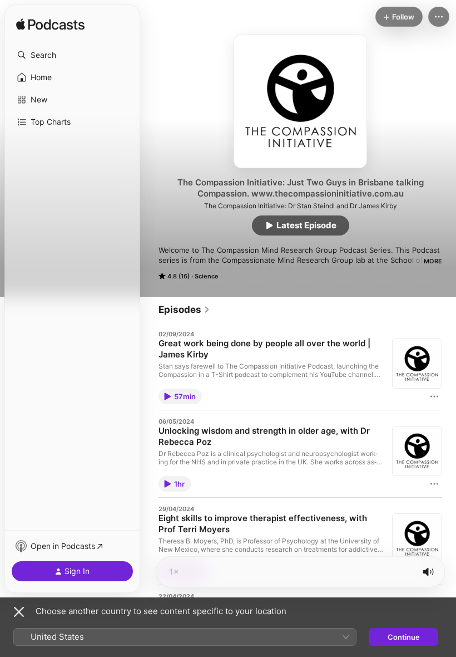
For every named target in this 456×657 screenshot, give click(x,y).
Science (207, 276)
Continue (404, 637)
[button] (72, 55)
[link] (184, 309)
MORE (433, 261)
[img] (50, 25)
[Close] (19, 612)
